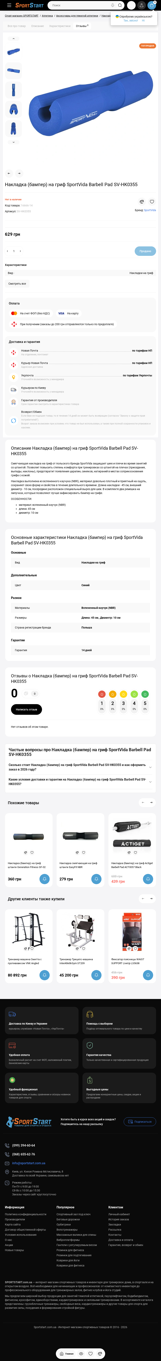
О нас (8, 1239)
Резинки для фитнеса (70, 1250)
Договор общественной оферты (25, 1229)
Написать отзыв (26, 709)
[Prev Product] (9, 173)
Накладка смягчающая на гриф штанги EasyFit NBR (78, 865)
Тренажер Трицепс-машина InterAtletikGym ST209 (76, 961)
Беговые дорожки (68, 1219)
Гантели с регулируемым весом (77, 1245)
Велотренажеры (67, 1229)
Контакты (114, 1234)
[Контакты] (131, 5)
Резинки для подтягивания (74, 1255)
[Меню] (9, 5)
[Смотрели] (81, 1354)
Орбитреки (64, 1224)
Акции (9, 1245)
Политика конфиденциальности (25, 1214)
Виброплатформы (68, 1239)
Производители (15, 1219)
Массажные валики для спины (76, 1234)
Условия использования (21, 1234)
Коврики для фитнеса (70, 1265)
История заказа (118, 1219)
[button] (143, 803)
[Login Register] (141, 5)
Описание (37, 26)
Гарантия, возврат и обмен (125, 1245)
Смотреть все (17, 283)
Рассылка (114, 1229)
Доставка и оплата (120, 1239)
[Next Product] (19, 173)
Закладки (114, 1224)
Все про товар (17, 26)
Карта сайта (13, 1224)
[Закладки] (90, 1354)
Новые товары (14, 1250)
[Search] (112, 5)
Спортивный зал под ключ (74, 1214)
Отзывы (82, 26)
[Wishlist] (152, 202)
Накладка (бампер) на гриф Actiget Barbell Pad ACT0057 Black (132, 865)
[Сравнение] (100, 1354)
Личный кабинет (119, 1214)
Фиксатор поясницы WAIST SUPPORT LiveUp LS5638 (127, 961)
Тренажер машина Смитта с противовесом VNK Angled (25, 961)
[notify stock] (44, 879)
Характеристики (59, 26)
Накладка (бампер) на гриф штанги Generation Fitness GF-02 (27, 865)
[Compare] (142, 202)
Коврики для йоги (68, 1260)
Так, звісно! (130, 20)
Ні (143, 20)
